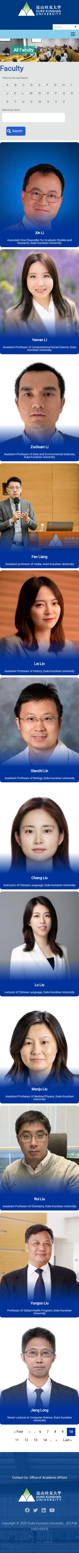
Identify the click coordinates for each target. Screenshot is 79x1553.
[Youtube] (51, 1510)
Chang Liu (39, 878)
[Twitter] (35, 1510)
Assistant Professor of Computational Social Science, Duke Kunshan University (39, 349)
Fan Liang (39, 557)
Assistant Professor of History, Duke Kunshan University (39, 671)
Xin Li (39, 233)
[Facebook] (27, 1510)
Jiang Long (39, 1410)
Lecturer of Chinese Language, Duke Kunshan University (39, 992)
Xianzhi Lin (39, 771)
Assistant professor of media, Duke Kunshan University (39, 564)
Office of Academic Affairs (48, 1477)
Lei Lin (39, 664)
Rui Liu (39, 1199)
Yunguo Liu (40, 1303)
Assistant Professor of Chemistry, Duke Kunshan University (39, 1206)
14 (46, 1440)
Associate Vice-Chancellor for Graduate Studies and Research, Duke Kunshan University (39, 242)
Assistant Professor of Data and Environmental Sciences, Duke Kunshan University (39, 456)
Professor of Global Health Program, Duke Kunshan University (39, 1312)
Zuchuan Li (39, 447)
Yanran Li (39, 340)
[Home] (39, 9)
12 (28, 1440)
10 (71, 1432)
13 (37, 1440)
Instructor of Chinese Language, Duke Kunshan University (39, 885)
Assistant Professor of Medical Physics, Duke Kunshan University (39, 1098)
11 (18, 1440)
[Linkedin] (43, 1510)
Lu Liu (39, 985)
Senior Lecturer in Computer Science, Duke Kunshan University (39, 1419)
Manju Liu (39, 1089)
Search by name (11, 109)
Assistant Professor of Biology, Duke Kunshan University (39, 778)
